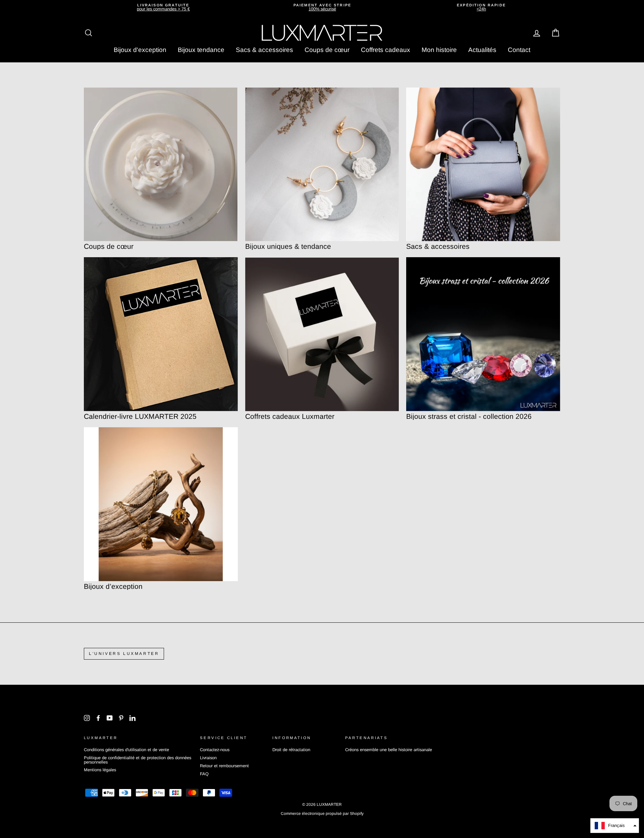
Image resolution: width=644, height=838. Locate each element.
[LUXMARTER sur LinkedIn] (132, 718)
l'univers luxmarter (124, 653)
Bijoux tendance (201, 49)
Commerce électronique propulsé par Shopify (322, 813)
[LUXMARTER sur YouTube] (110, 718)
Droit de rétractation (291, 749)
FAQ (204, 773)
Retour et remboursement (224, 765)
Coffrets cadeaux (385, 49)
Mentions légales (100, 769)
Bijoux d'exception (140, 49)
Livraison (208, 757)
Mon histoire (439, 49)
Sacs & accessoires (264, 49)
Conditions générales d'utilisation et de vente (126, 749)
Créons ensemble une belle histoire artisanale (388, 749)
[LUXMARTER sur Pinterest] (121, 718)
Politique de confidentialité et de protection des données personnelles (137, 760)
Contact (519, 49)
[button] (614, 825)
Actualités (482, 49)
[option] (163, 7)
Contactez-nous (214, 749)
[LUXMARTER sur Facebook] (98, 718)
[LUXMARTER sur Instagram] (87, 718)
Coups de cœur (327, 49)
